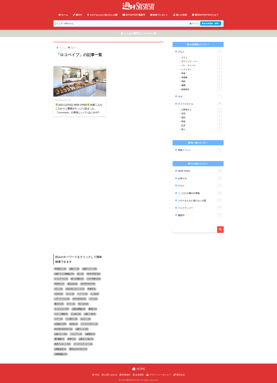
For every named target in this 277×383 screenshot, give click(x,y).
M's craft (83, 304)
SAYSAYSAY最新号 (135, 15)
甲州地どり (60, 269)
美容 (200, 121)
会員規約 (139, 375)
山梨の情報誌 (78, 309)
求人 (80, 274)
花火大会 (72, 284)
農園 (200, 85)
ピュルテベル (61, 279)
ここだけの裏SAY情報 (199, 193)
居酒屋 (200, 77)
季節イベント (199, 150)
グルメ (199, 51)
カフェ (200, 57)
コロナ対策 (93, 279)
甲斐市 (92, 289)
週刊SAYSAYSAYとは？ (206, 15)
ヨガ (199, 96)
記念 (200, 125)
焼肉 (200, 81)
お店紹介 (60, 324)
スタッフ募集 (61, 314)
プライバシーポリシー (160, 375)
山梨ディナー (90, 269)
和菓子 (71, 339)
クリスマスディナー (83, 344)
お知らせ (199, 178)
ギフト (71, 304)
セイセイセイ (62, 309)
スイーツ (82, 294)
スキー (58, 319)
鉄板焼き (200, 89)
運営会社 (180, 375)
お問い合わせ (110, 375)
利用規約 (125, 375)
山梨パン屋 (90, 314)
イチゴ (93, 299)
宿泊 (200, 117)
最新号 (199, 215)
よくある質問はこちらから (138, 33)
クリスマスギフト (89, 324)
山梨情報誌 (61, 354)
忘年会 (73, 324)
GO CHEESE (79, 299)
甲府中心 (59, 284)
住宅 (200, 113)
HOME (140, 369)
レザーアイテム (62, 299)
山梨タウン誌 (86, 339)
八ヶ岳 (95, 294)
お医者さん (200, 110)
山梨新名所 (60, 349)
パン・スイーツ (200, 65)
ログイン (195, 23)
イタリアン (76, 334)
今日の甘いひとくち (75, 289)
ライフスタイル (199, 103)
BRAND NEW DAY (63, 329)
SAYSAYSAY (88, 284)
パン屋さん (71, 319)
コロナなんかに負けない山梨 (103, 15)
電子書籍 (59, 339)
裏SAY (78, 15)
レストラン (200, 69)
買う (200, 129)
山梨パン (74, 269)
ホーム (64, 15)
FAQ (96, 375)
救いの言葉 (181, 15)
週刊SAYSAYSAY (78, 349)
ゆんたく (85, 319)
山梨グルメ (61, 334)
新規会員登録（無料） (211, 23)
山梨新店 (90, 334)
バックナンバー (199, 208)
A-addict (76, 314)
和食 (200, 73)
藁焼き (93, 309)
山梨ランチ (82, 329)
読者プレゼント (160, 15)
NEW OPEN (199, 171)
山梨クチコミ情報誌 (64, 274)
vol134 (59, 294)
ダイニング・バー (200, 61)
